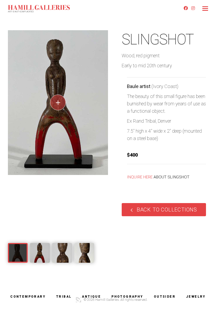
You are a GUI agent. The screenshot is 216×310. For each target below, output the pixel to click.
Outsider (164, 296)
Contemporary (28, 296)
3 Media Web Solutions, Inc (78, 299)
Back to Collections (167, 209)
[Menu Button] (205, 8)
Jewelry (196, 296)
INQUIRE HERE (140, 177)
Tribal (63, 296)
